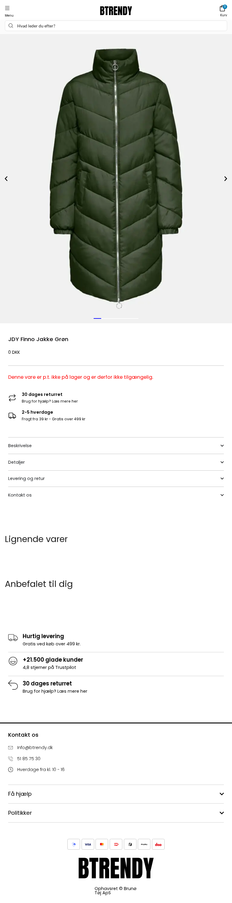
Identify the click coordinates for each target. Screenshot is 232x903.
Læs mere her (65, 401)
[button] (7, 8)
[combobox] (116, 25)
